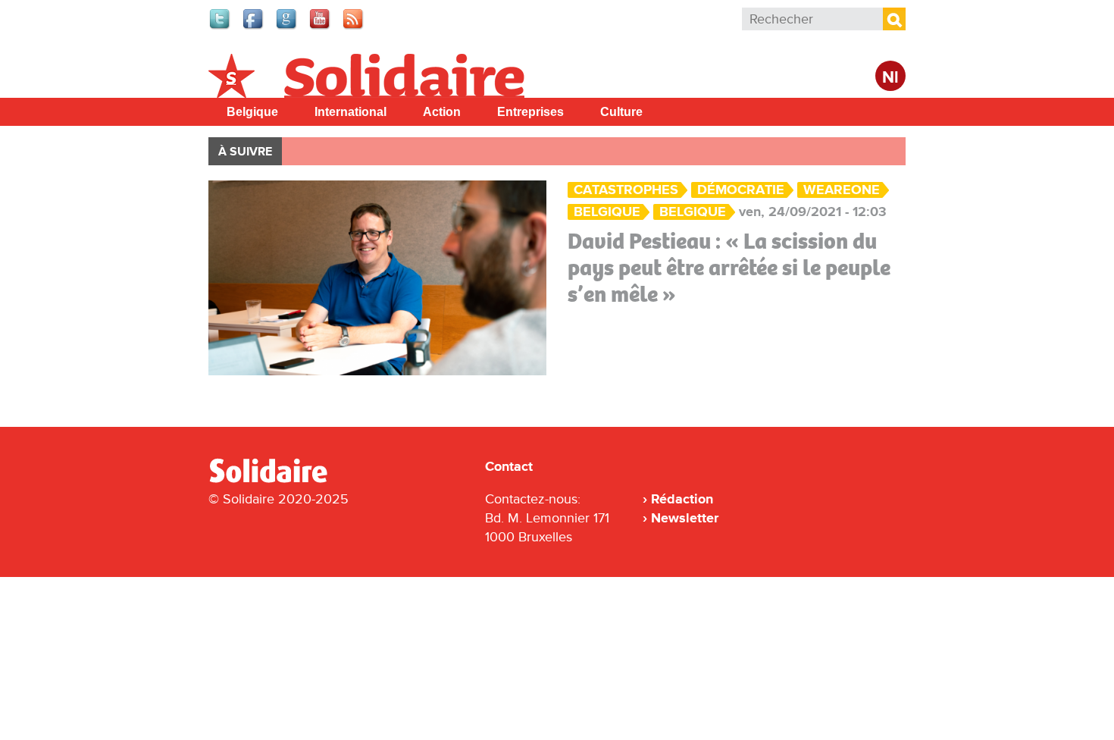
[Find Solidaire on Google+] (287, 27)
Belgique (252, 111)
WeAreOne (841, 190)
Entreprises (530, 111)
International (350, 111)
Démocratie (740, 190)
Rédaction (682, 499)
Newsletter (684, 518)
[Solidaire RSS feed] (354, 27)
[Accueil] (274, 480)
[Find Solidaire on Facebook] (254, 27)
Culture (621, 111)
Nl (890, 77)
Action (442, 111)
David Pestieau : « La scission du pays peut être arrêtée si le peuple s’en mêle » (729, 268)
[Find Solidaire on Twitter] (220, 27)
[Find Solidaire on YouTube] (320, 27)
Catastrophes (626, 190)
